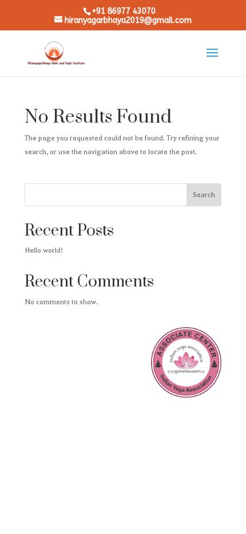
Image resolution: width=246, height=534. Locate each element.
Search (204, 195)
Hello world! (44, 250)
